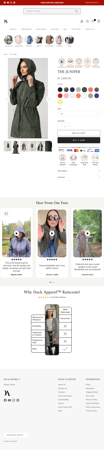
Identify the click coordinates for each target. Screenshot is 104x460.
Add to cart (79, 133)
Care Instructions (65, 396)
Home (5, 54)
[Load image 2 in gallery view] (28, 98)
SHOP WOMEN (41, 29)
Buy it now (79, 140)
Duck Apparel (13, 441)
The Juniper (13, 54)
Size (59, 109)
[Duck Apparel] (6, 21)
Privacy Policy (91, 411)
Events (61, 403)
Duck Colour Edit (65, 407)
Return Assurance (93, 407)
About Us (62, 385)
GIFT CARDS (76, 29)
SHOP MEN (54, 29)
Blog (60, 411)
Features (61, 177)
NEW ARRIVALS (26, 29)
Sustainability (63, 400)
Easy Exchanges (92, 403)
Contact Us (62, 388)
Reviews (61, 392)
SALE (65, 29)
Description (62, 171)
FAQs (88, 385)
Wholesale (90, 388)
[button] (50, 282)
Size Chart (90, 396)
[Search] (76, 11)
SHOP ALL (13, 29)
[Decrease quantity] (60, 126)
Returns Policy (91, 400)
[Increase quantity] (70, 126)
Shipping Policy (92, 392)
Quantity (61, 121)
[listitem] (8, 41)
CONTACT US (89, 29)
